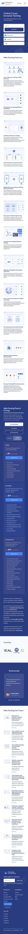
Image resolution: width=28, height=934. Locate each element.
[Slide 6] (18, 700)
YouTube (6, 916)
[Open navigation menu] (25, 3)
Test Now (14, 29)
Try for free (7, 907)
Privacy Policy (16, 930)
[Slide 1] (9, 700)
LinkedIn (6, 914)
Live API (5, 901)
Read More (14, 727)
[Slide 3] (13, 700)
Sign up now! (14, 457)
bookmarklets (9, 361)
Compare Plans (7, 896)
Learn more (19, 630)
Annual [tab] (18, 438)
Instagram (6, 920)
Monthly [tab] (10, 438)
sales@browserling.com (17, 608)
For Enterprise (14, 432)
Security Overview (8, 899)
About (16, 899)
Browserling (11, 872)
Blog (16, 896)
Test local (6, 244)
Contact (17, 892)
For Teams (14, 428)
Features (6, 894)
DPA (21, 930)
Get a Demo (8, 904)
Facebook (6, 922)
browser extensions (18, 360)
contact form (13, 609)
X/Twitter (6, 918)
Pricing (19, 3)
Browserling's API (8, 388)
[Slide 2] (11, 700)
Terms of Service (7, 930)
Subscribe (20, 880)
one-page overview (17, 619)
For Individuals (14, 424)
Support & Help (19, 894)
